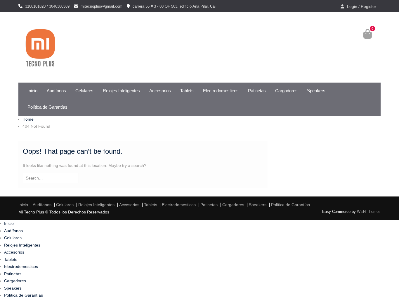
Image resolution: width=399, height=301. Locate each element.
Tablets (187, 90)
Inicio (32, 90)
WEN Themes (369, 211)
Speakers (316, 90)
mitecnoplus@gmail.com (101, 6)
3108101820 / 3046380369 (47, 6)
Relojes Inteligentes (121, 90)
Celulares (84, 90)
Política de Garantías (47, 107)
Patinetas (257, 90)
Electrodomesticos (221, 90)
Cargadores (286, 90)
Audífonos (56, 90)
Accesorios (160, 90)
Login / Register (361, 6)
